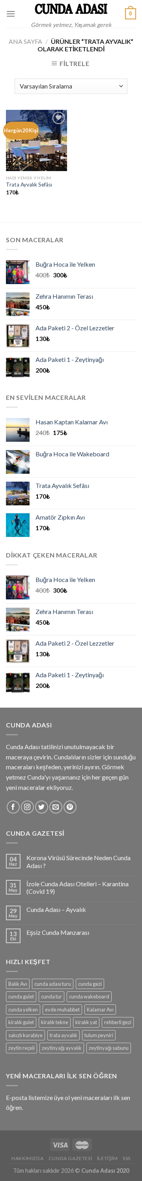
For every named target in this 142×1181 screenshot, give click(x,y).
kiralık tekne (54, 1022)
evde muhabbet (62, 1009)
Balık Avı (17, 984)
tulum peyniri (98, 1035)
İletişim (107, 1158)
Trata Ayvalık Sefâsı (29, 184)
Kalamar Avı (100, 1009)
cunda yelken (23, 1009)
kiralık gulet (21, 1022)
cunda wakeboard (89, 996)
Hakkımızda (27, 1158)
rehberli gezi (117, 1022)
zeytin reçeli (21, 1048)
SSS (127, 1158)
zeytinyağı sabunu (109, 1048)
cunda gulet (21, 996)
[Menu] (10, 13)
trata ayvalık (63, 1035)
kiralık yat (86, 1022)
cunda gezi (90, 984)
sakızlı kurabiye (25, 1035)
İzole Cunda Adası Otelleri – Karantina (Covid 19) (77, 887)
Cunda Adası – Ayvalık (56, 909)
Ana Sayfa (25, 41)
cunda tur (51, 996)
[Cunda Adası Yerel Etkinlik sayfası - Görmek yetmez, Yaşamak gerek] (71, 8)
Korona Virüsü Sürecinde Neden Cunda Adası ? (78, 861)
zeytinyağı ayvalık (62, 1048)
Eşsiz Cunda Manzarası (57, 932)
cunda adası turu (52, 984)
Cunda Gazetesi (70, 1158)
